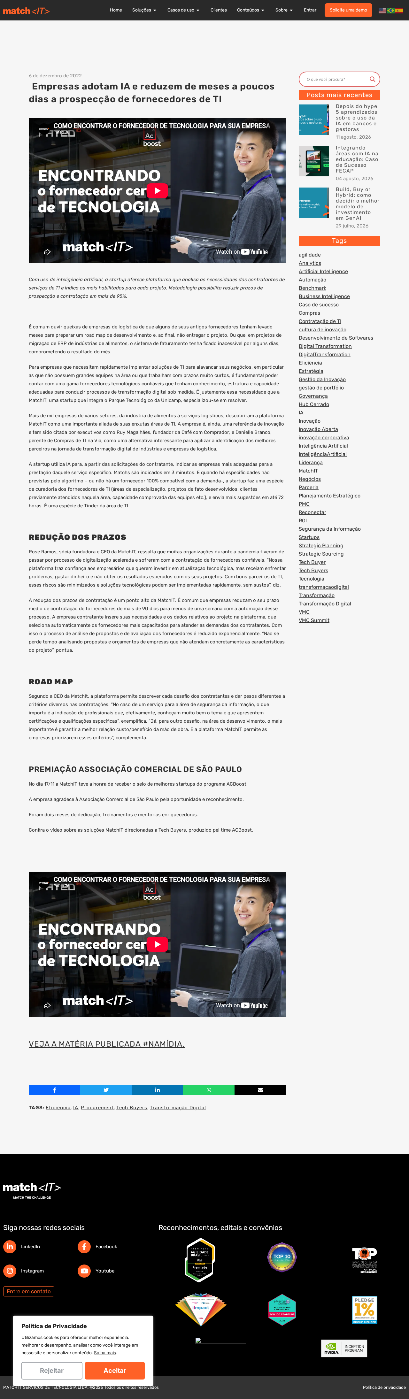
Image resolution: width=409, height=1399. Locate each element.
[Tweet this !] (106, 1090)
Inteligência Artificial (323, 446)
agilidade (310, 255)
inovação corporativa (324, 437)
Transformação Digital (178, 1108)
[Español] (399, 10)
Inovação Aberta (318, 429)
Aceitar (115, 1370)
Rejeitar (52, 1370)
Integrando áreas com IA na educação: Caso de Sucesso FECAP (357, 159)
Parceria (309, 487)
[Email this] (260, 1090)
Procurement (97, 1108)
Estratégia (311, 371)
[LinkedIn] (9, 1246)
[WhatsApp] (209, 1090)
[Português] (391, 10)
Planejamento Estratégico (329, 496)
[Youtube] (84, 1271)
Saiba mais (105, 1353)
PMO (304, 504)
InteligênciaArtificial (323, 454)
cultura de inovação (322, 330)
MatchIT (308, 471)
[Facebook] (84, 1246)
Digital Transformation (325, 346)
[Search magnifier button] (372, 79)
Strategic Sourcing (321, 554)
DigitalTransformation (325, 354)
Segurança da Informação (330, 529)
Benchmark (312, 288)
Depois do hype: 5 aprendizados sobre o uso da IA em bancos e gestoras (357, 117)
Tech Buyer (312, 562)
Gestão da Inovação (322, 379)
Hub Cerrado (314, 404)
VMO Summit (314, 620)
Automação (312, 280)
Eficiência (58, 1108)
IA (75, 1108)
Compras (309, 313)
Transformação (317, 595)
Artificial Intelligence (323, 271)
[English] (383, 10)
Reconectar (312, 512)
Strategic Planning (321, 545)
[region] (83, 1351)
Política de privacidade (384, 1387)
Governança (313, 396)
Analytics (310, 263)
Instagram (32, 1271)
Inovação (309, 421)
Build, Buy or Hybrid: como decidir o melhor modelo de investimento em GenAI (358, 203)
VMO (304, 612)
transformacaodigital (324, 587)
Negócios (310, 479)
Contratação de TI (320, 321)
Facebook (106, 1246)
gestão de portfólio (321, 388)
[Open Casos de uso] (198, 10)
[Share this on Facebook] (54, 1090)
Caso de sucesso (319, 305)
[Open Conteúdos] (263, 10)
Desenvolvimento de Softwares (336, 338)
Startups (309, 537)
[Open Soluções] (155, 10)
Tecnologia (311, 579)
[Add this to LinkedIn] (157, 1090)
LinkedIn (30, 1246)
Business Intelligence (324, 296)
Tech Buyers (131, 1108)
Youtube (105, 1271)
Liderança (311, 462)
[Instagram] (9, 1271)
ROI (303, 521)
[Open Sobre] (291, 10)
